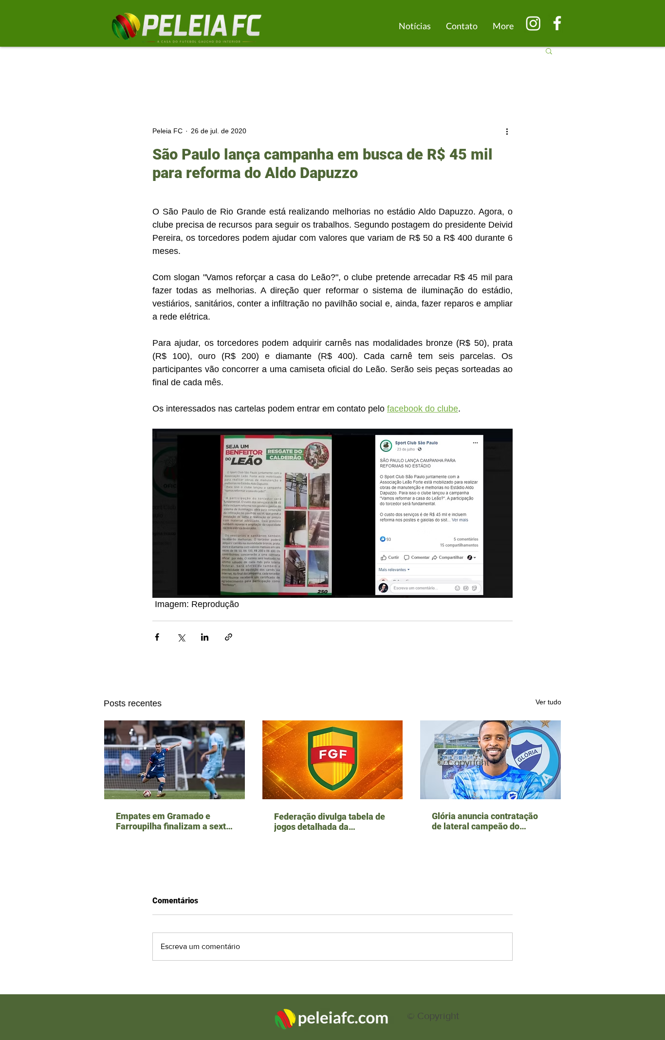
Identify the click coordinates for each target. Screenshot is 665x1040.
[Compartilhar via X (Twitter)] (180, 637)
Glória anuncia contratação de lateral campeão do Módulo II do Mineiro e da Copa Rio (485, 821)
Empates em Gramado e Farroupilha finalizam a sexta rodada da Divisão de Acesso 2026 (173, 821)
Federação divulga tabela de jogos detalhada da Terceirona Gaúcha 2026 (329, 821)
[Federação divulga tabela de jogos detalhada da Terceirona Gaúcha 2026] (332, 759)
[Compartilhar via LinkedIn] (204, 637)
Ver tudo (548, 702)
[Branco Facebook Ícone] (557, 23)
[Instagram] (533, 23)
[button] (549, 50)
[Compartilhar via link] (228, 637)
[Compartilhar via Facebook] (157, 637)
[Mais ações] (507, 131)
